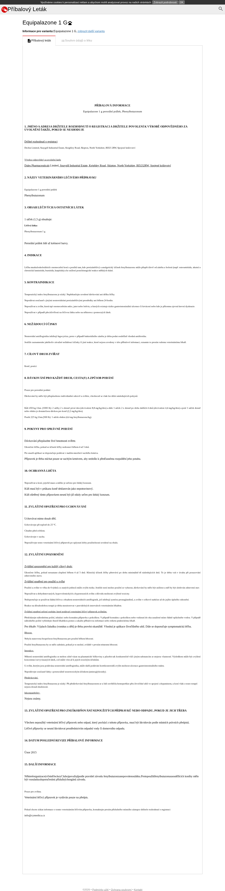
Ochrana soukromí (121, 889)
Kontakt (138, 889)
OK (181, 2)
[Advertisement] (10, 157)
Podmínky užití (100, 889)
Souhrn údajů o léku (78, 40)
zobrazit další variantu (91, 31)
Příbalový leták (41, 40)
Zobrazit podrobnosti (165, 2)
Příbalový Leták (27, 9)
